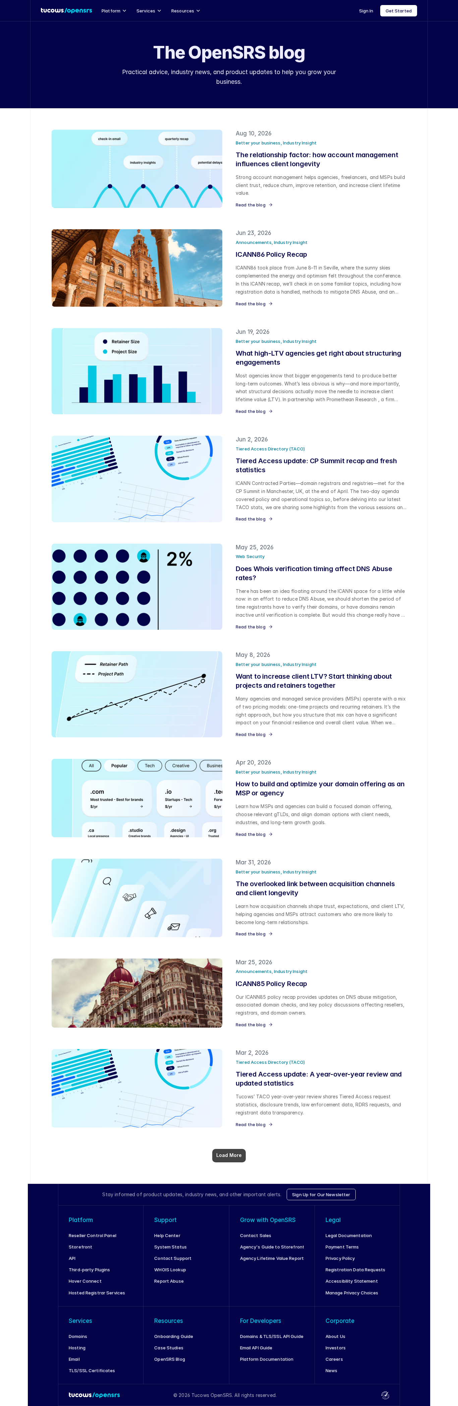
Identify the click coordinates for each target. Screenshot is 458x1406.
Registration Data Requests (355, 1269)
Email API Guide (256, 1347)
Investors (336, 1347)
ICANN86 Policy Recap (271, 254)
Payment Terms (342, 1246)
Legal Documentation (349, 1235)
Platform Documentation (267, 1359)
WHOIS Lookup (170, 1269)
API (72, 1258)
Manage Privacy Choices (352, 1292)
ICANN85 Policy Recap (271, 984)
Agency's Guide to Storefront (272, 1246)
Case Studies (168, 1347)
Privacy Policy (340, 1258)
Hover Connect (85, 1281)
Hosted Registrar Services (97, 1292)
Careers (334, 1359)
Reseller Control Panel (92, 1235)
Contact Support (172, 1258)
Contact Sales (256, 1235)
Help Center (167, 1235)
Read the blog (251, 204)
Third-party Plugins (89, 1269)
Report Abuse (169, 1281)
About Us (335, 1336)
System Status (170, 1246)
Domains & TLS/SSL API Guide (272, 1336)
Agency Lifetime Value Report (272, 1258)
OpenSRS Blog (169, 1359)
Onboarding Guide (173, 1336)
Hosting (77, 1347)
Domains (78, 1336)
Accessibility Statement (352, 1281)
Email (74, 1359)
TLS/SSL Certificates (92, 1370)
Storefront (80, 1246)
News (332, 1370)
